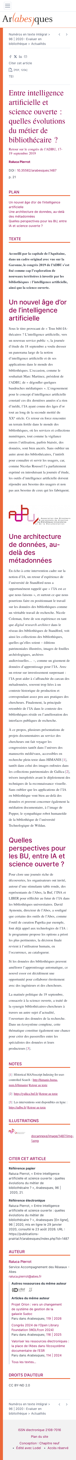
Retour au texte (38, 1085)
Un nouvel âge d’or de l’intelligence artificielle (38, 310)
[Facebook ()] (10, 56)
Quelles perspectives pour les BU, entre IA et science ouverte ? (37, 852)
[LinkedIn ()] (20, 56)
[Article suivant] (66, 35)
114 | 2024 (54, 1355)
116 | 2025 (54, 1334)
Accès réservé (58, 1448)
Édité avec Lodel (28, 1448)
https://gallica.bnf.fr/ (26, 1094)
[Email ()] (25, 56)
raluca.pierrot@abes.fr (25, 1276)
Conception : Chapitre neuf (39, 1443)
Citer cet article (20, 63)
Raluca (19, 162)
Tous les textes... (23, 1362)
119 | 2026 (54, 1318)
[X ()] (15, 56)
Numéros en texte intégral (28, 34)
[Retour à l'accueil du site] (38, 20)
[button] (37, 69)
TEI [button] (11, 76)
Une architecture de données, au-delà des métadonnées (35, 548)
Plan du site (39, 1436)
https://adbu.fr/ (18, 1107)
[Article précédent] (59, 35)
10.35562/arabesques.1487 (37, 170)
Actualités (38, 44)
